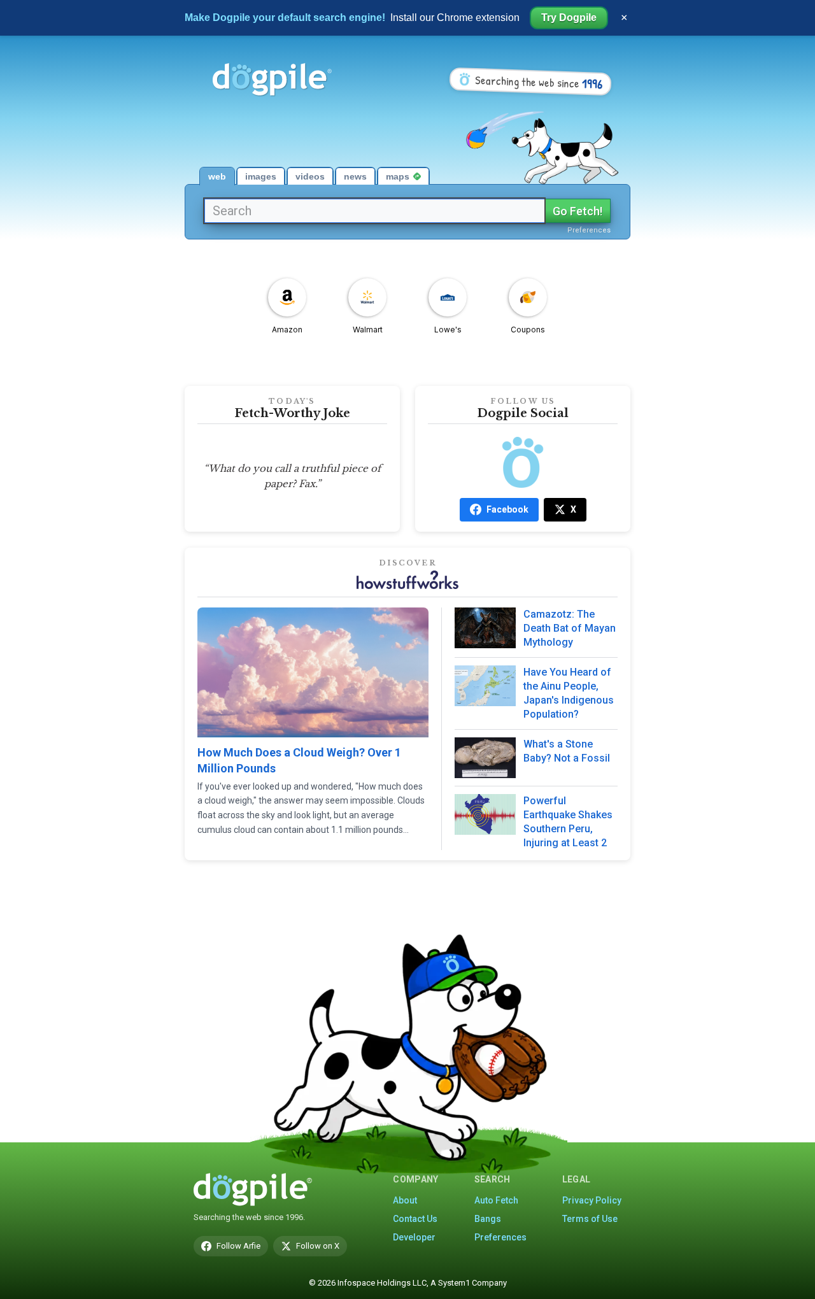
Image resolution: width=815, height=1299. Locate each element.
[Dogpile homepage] (253, 1189)
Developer (414, 1237)
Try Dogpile (569, 17)
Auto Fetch (496, 1200)
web (217, 176)
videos (310, 176)
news (355, 176)
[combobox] (374, 211)
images (260, 176)
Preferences (589, 230)
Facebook (507, 509)
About (405, 1200)
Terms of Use (590, 1219)
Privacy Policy (591, 1200)
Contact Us (415, 1219)
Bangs (487, 1219)
